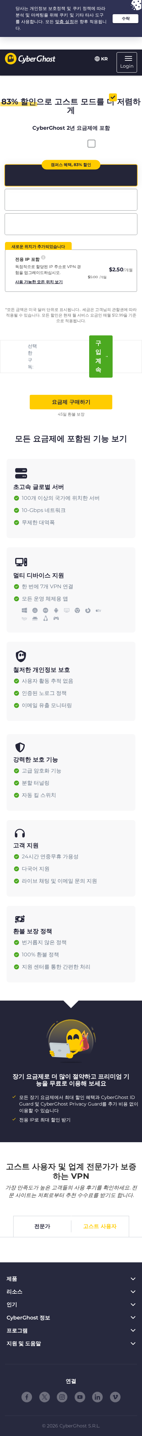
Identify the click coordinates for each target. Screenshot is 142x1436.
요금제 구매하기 (71, 402)
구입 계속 (98, 356)
